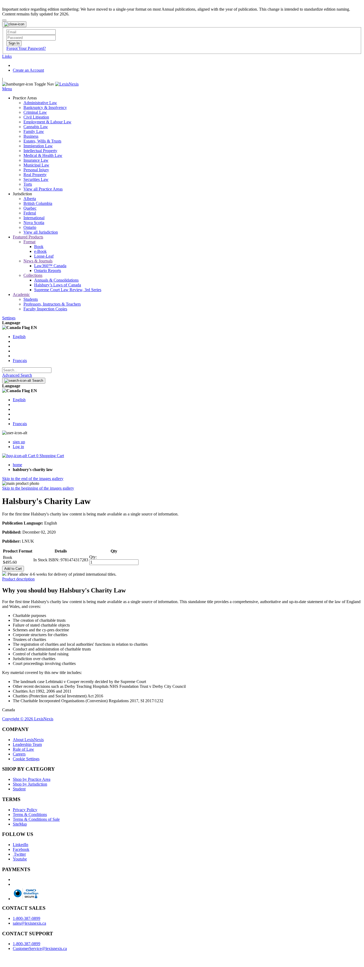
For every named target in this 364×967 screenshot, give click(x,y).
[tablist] (182, 579)
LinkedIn (20, 844)
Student (19, 789)
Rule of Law (23, 749)
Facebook (21, 849)
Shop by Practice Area (31, 779)
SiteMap (20, 824)
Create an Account (28, 70)
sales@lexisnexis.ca (29, 923)
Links (7, 56)
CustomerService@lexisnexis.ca (40, 948)
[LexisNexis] (67, 84)
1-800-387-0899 (26, 918)
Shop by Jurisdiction (30, 784)
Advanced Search (17, 375)
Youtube (20, 859)
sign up (19, 442)
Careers (19, 754)
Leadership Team (27, 744)
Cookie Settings (26, 759)
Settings (8, 318)
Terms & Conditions (30, 814)
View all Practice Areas (43, 189)
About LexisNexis (28, 739)
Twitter (19, 854)
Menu (7, 89)
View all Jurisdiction (40, 232)
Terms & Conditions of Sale (36, 819)
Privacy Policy (25, 809)
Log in (18, 446)
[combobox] (26, 370)
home (17, 464)
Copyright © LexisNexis (27, 719)
